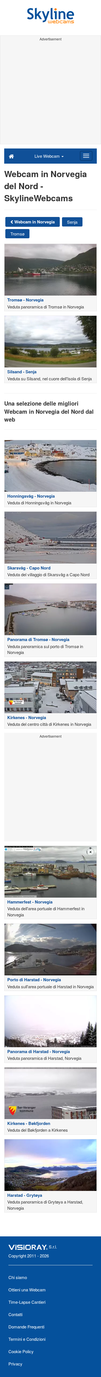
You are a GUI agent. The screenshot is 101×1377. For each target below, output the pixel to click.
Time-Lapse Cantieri (26, 1302)
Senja (72, 222)
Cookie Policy (21, 1351)
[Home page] (11, 156)
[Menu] (86, 156)
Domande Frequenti (26, 1327)
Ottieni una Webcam (27, 1290)
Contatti (15, 1314)
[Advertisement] (50, 93)
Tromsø (17, 234)
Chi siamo (17, 1277)
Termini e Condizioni (26, 1339)
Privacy (15, 1364)
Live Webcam (48, 156)
